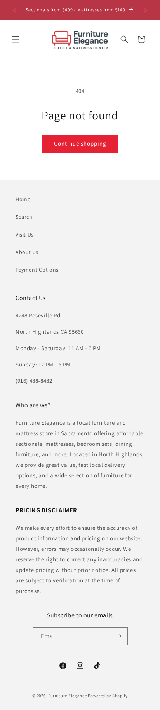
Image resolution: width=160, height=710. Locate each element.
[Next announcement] (145, 10)
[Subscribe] (118, 636)
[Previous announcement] (14, 10)
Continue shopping (80, 143)
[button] (15, 39)
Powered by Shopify (108, 695)
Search (24, 216)
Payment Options (37, 269)
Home (23, 199)
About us (27, 252)
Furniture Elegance (67, 695)
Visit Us (25, 234)
